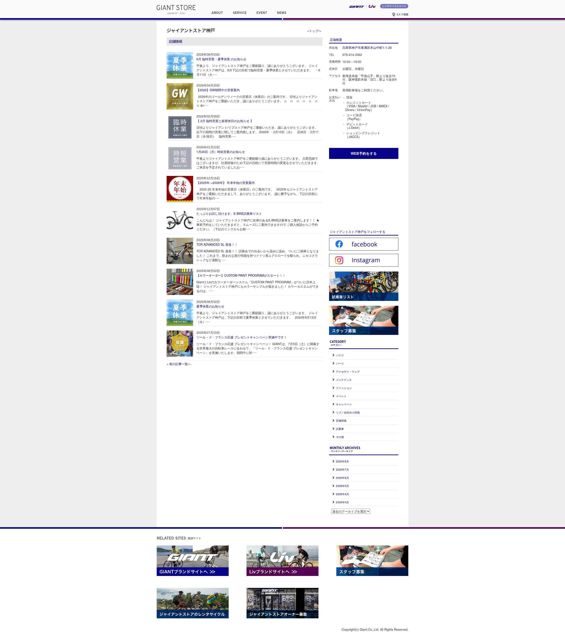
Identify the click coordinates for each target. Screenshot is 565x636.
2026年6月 (342, 477)
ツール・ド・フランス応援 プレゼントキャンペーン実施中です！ (241, 337)
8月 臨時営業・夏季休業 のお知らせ (221, 59)
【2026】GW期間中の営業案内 (218, 90)
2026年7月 (342, 469)
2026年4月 (342, 494)
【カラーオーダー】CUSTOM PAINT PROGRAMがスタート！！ (241, 275)
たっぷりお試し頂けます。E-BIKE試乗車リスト (229, 213)
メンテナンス (344, 379)
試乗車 (340, 428)
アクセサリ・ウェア (348, 371)
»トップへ (314, 30)
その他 (340, 437)
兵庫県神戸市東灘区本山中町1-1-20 (367, 47)
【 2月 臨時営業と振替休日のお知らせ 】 (224, 121)
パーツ (340, 363)
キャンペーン (344, 404)
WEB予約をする (364, 153)
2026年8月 (342, 461)
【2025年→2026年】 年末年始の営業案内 (225, 182)
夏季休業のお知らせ (210, 306)
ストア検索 (402, 14)
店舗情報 (341, 420)
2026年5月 (342, 486)
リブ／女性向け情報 (348, 412)
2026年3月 (342, 502)
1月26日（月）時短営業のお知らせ (220, 151)
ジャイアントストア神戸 (191, 30)
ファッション (344, 388)
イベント (341, 396)
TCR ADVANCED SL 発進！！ (217, 244)
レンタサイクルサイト (394, 6)
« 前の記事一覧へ (179, 364)
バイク (340, 355)
